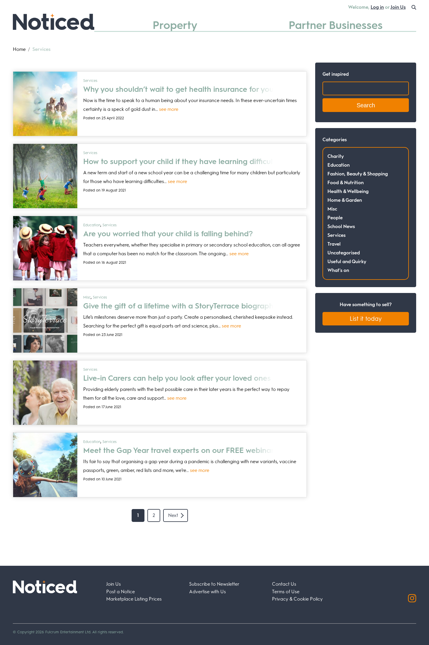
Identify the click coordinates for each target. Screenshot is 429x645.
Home (19, 49)
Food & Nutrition (345, 182)
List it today (366, 318)
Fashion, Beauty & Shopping (357, 174)
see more (168, 109)
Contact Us (284, 584)
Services (90, 80)
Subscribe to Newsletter (214, 584)
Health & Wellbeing (348, 191)
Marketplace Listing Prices (134, 599)
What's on (338, 270)
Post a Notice (120, 591)
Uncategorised (343, 253)
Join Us (398, 7)
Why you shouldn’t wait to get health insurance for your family (191, 89)
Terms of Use (285, 591)
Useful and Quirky (346, 261)
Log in (377, 7)
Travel (334, 244)
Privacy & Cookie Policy (297, 599)
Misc (87, 297)
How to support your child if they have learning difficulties (184, 161)
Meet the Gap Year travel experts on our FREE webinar (178, 450)
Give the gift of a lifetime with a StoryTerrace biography (180, 305)
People (335, 217)
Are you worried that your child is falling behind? (168, 233)
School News (341, 226)
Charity (335, 156)
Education (91, 225)
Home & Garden (344, 200)
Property (175, 25)
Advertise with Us (207, 591)
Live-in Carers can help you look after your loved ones (177, 378)
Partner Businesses (336, 25)
